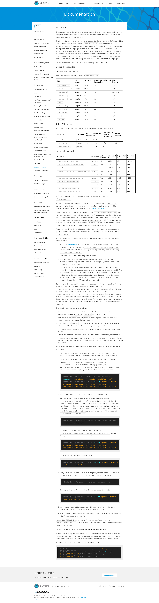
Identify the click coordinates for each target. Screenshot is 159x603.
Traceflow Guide (39, 134)
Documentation (79, 3)
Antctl (36, 93)
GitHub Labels (38, 253)
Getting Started (39, 39)
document (112, 63)
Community (110, 3)
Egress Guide (38, 143)
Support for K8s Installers (42, 43)
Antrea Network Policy (41, 89)
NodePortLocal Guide (41, 147)
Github (113, 586)
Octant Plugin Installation (42, 193)
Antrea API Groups (40, 167)
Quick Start (37, 222)
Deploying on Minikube (41, 50)
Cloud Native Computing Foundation (65, 591)
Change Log (38, 269)
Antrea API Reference (41, 170)
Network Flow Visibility (41, 130)
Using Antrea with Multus (42, 206)
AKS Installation (39, 70)
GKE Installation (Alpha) (41, 74)
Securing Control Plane (41, 106)
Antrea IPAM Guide (40, 150)
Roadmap (37, 266)
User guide (37, 225)
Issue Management (40, 249)
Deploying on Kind (40, 46)
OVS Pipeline (38, 120)
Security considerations (41, 109)
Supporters (121, 3)
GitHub (68, 3)
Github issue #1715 (98, 208)
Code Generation (39, 242)
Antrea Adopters (39, 277)
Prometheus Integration (41, 197)
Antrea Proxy (38, 127)
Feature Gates (38, 123)
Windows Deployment (41, 180)
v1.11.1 (37, 26)
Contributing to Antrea (41, 262)
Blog (89, 3)
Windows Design (39, 184)
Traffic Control (39, 160)
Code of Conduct (39, 273)
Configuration (38, 53)
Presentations (98, 3)
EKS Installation (39, 67)
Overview (37, 36)
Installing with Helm (40, 57)
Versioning (37, 163)
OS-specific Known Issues (42, 116)
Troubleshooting (39, 113)
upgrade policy (72, 244)
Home (61, 3)
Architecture (38, 96)
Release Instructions (40, 246)
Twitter (104, 586)
